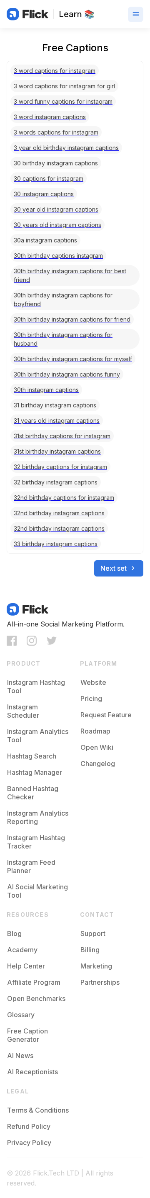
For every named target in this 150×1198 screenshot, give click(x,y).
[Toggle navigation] (135, 14)
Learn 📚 (77, 14)
